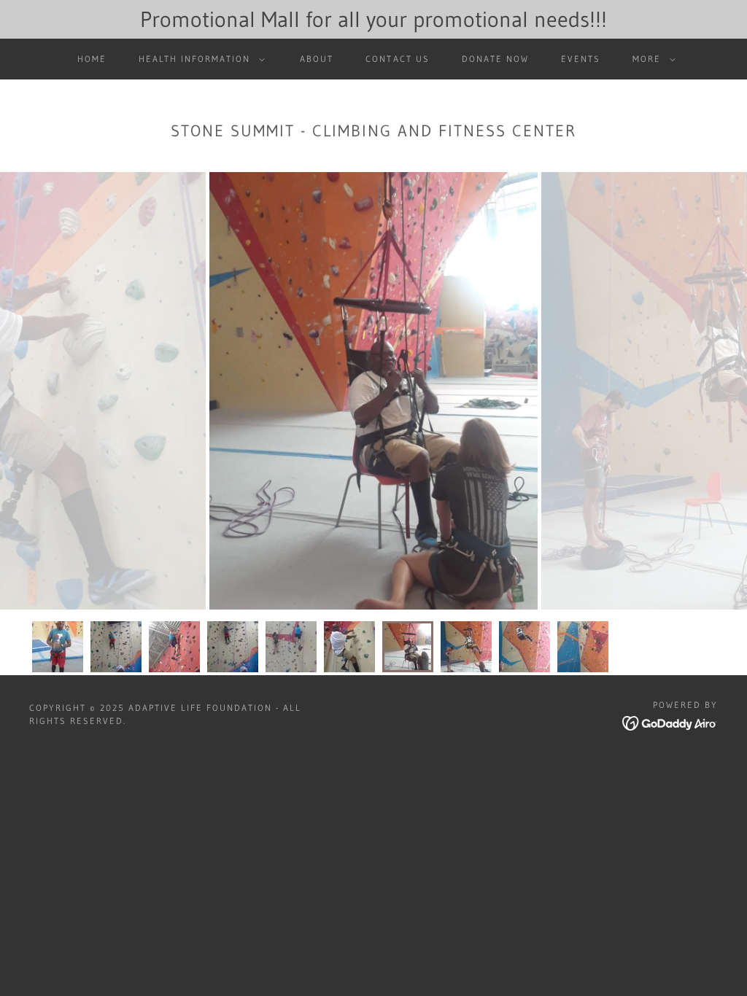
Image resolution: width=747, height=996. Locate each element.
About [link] (316, 58)
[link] (670, 722)
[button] (199, 59)
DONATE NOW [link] (495, 58)
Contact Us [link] (397, 58)
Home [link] (92, 58)
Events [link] (580, 58)
